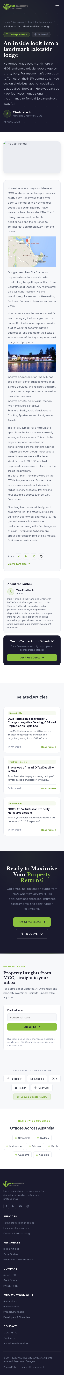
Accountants (10, 1301)
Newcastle (24, 1137)
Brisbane (36, 1146)
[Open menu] (57, 7)
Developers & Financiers (16, 1317)
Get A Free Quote (30, 657)
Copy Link (43, 1087)
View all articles (17, 563)
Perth (54, 1146)
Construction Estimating (16, 1233)
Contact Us (9, 1337)
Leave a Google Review (34, 1096)
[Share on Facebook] (19, 556)
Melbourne (15, 1146)
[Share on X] (34, 556)
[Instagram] (27, 1206)
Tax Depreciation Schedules (18, 1222)
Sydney (44, 1137)
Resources (18, 22)
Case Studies (10, 1254)
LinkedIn (39, 1078)
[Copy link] (41, 556)
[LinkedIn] (13, 1206)
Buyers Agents (11, 1306)
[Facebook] (6, 1206)
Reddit (22, 1087)
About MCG (9, 1274)
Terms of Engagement (32, 1367)
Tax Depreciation (44, 22)
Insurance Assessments (16, 1227)
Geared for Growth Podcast (18, 1259)
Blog (29, 22)
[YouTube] (20, 1206)
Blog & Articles (11, 1248)
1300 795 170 (34, 933)
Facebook (16, 1078)
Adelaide (44, 1154)
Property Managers (13, 1311)
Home (6, 22)
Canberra (23, 1154)
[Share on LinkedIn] (26, 556)
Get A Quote (10, 1280)
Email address (15, 1010)
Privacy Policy (10, 1285)
